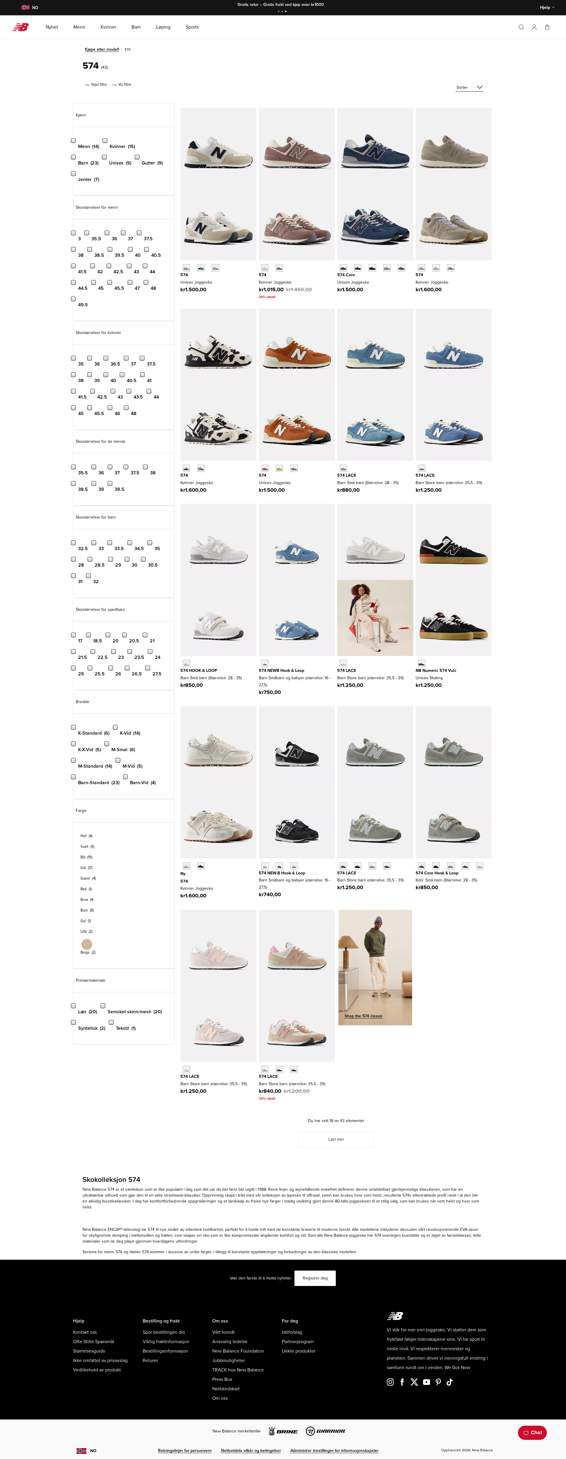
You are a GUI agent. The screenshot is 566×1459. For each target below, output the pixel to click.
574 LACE (346, 475)
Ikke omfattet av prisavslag (100, 1360)
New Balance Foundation (238, 1351)
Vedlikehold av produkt (97, 1370)
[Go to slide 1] (279, 12)
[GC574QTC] (265, 1069)
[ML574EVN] (401, 268)
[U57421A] (201, 268)
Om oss (220, 1398)
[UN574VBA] (422, 663)
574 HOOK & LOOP (198, 670)
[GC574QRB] (279, 1069)
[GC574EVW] (343, 663)
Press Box (222, 1379)
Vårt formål (223, 1332)
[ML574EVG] (387, 268)
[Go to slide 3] (286, 12)
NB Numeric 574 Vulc (436, 670)
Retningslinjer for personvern (185, 1450)
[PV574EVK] (480, 866)
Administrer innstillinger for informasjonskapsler (334, 1450)
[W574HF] (186, 866)
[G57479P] (422, 468)
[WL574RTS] (279, 268)
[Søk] (521, 27)
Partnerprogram (298, 1342)
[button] (534, 27)
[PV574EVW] (186, 663)
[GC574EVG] (372, 866)
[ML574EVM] (343, 268)
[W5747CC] (422, 268)
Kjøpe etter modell (102, 49)
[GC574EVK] (186, 1069)
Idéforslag (292, 1332)
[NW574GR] (294, 866)
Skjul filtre (98, 84)
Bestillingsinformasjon (165, 1351)
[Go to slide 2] (283, 12)
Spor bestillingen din (164, 1332)
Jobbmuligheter (228, 1360)
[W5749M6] (450, 268)
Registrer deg (315, 1278)
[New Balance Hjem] (23, 27)
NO (93, 1450)
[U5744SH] (279, 468)
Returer (150, 1360)
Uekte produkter (298, 1351)
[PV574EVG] (450, 866)
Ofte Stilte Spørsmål (93, 1342)
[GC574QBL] (294, 1069)
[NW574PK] (265, 866)
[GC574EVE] (358, 866)
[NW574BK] (279, 866)
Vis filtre (124, 84)
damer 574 (139, 1251)
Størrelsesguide (89, 1351)
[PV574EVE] (436, 866)
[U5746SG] (186, 268)
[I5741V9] (265, 663)
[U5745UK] (265, 468)
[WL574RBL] (265, 268)
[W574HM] (201, 866)
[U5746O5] (215, 268)
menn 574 (113, 1251)
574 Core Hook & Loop (437, 873)
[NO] (25, 8)
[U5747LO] (294, 468)
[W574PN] (201, 468)
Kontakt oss (85, 1332)
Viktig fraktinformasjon (166, 1342)
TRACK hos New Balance (238, 1370)
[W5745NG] (436, 268)
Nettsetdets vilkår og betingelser (251, 1450)
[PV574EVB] (422, 866)
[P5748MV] (343, 468)
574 (184, 274)
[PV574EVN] (465, 866)
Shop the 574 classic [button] (364, 1016)
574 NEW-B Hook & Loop (282, 873)
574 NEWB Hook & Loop (281, 670)
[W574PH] (186, 468)
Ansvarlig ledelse (230, 1342)
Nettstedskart (226, 1389)
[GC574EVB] (343, 866)
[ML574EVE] (372, 268)
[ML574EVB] (358, 268)
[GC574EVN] (387, 866)
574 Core (346, 274)
